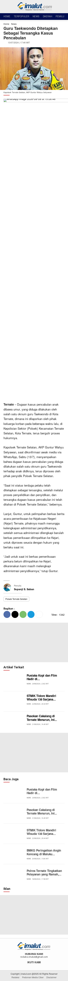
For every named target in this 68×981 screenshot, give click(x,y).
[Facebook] (6, 614)
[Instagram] (31, 966)
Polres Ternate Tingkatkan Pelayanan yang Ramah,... (44, 872)
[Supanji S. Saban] (8, 587)
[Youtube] (41, 966)
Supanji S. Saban (24, 589)
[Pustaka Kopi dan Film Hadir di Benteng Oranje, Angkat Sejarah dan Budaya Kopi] (14, 681)
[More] (39, 614)
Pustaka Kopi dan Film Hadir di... (42, 677)
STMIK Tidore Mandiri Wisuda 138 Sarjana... (41, 697)
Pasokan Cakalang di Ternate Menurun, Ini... (42, 718)
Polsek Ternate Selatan (16, 598)
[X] (15, 614)
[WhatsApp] (23, 614)
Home (6, 23)
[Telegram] (31, 614)
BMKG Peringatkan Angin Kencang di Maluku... (44, 852)
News (14, 23)
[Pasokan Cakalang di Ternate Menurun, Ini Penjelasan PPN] (14, 721)
